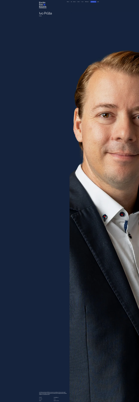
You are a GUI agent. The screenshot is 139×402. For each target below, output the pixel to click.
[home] (42, 5)
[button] (68, 1)
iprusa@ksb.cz (56, 397)
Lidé (71, 1)
